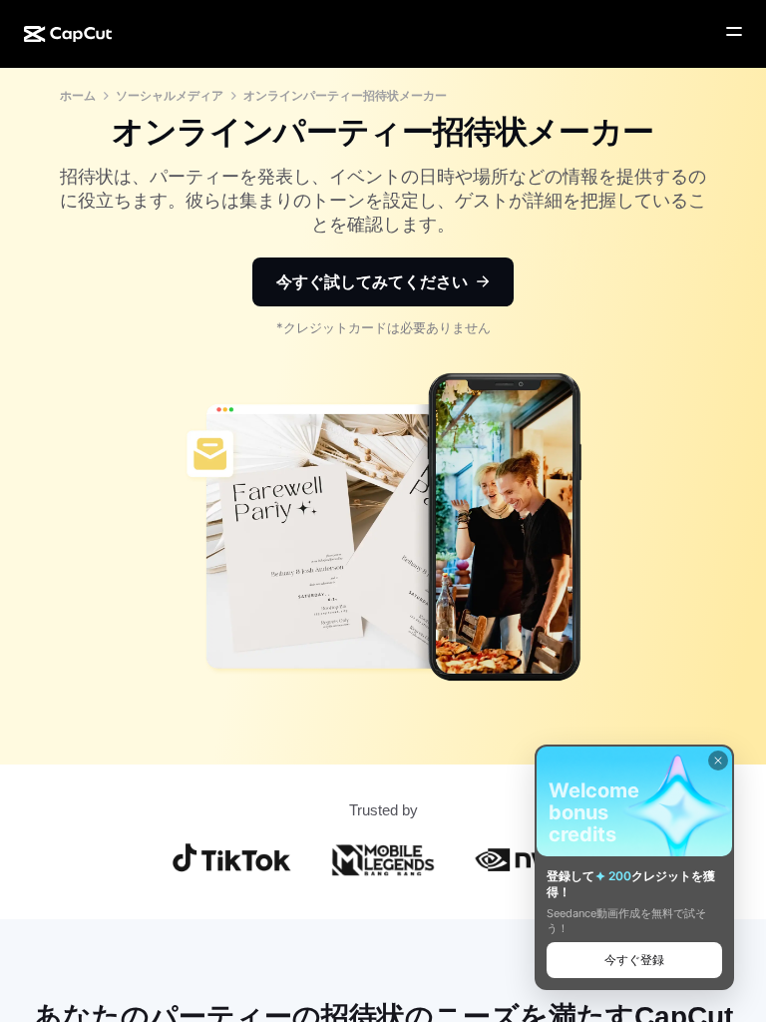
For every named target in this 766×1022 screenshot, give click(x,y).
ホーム (78, 95)
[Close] (718, 760)
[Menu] (734, 32)
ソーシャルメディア (169, 95)
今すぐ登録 (634, 959)
